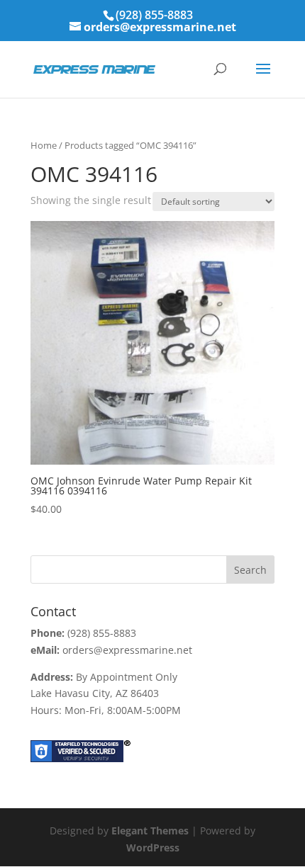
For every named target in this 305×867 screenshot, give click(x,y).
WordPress (152, 847)
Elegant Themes (150, 830)
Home (43, 145)
